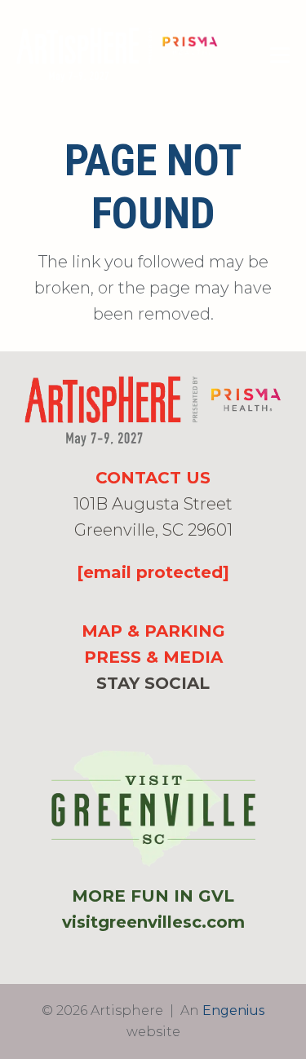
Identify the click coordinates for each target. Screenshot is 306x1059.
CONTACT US (153, 478)
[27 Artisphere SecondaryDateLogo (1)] (117, 55)
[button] (280, 55)
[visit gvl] (153, 808)
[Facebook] (126, 716)
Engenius (233, 1010)
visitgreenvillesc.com (153, 922)
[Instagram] (153, 717)
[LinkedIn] (179, 716)
